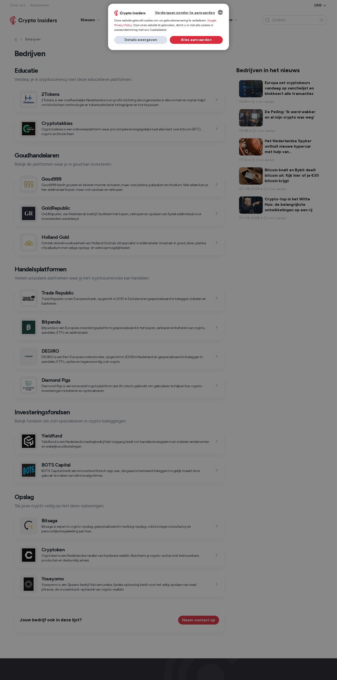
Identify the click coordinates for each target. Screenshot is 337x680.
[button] (140, 40)
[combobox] (220, 12)
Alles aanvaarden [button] (196, 40)
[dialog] (168, 27)
